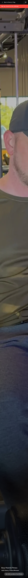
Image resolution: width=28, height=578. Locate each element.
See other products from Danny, (14, 574)
